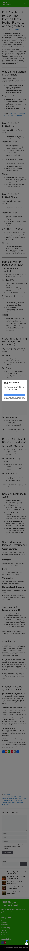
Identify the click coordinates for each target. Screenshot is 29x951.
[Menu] (25, 3)
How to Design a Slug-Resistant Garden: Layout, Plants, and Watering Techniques (12, 802)
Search (4, 861)
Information (7, 794)
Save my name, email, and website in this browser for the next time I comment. (14, 846)
